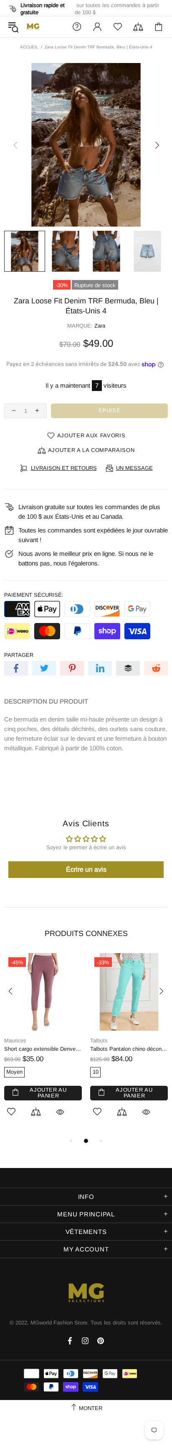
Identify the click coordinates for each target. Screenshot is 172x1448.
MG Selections (33, 26)
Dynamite (21, 1040)
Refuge (104, 1040)
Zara (99, 326)
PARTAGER (18, 655)
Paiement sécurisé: (33, 595)
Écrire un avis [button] (86, 869)
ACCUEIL (29, 47)
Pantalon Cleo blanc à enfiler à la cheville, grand (49, 1049)
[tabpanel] (49, 1036)
